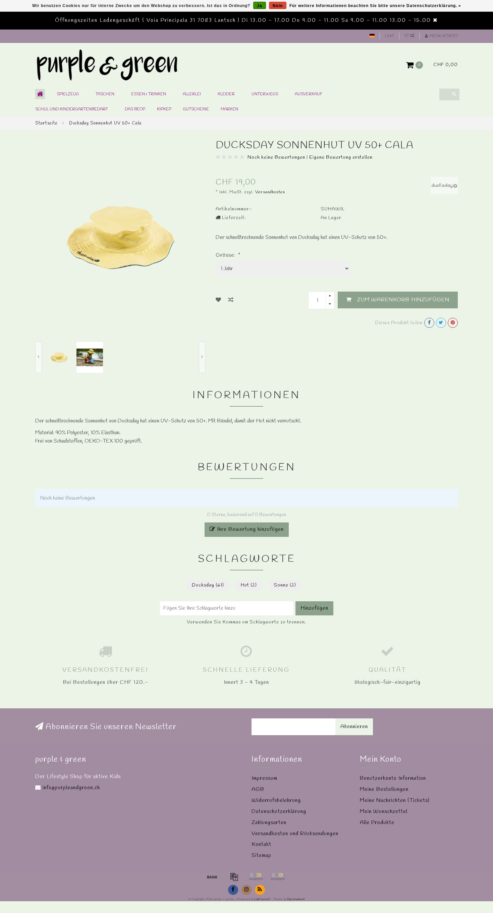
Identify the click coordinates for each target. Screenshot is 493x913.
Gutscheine (196, 109)
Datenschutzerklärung (279, 811)
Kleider (226, 94)
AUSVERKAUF (308, 94)
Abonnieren (354, 726)
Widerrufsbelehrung (276, 800)
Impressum (264, 778)
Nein (278, 5)
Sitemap (261, 855)
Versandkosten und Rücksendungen (295, 833)
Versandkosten (270, 192)
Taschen (105, 94)
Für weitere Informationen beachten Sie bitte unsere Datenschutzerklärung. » (375, 5)
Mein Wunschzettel (383, 811)
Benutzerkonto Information (393, 778)
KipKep (164, 109)
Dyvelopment (296, 899)
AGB (258, 789)
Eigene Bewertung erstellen (341, 157)
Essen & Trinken (148, 94)
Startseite (46, 123)
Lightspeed (262, 899)
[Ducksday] (444, 185)
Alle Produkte (377, 822)
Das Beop (135, 109)
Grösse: (228, 255)
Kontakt (261, 844)
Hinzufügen (314, 608)
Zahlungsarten (269, 822)
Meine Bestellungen (384, 789)
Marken (229, 109)
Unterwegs (265, 94)
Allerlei (192, 94)
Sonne (285, 585)
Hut (249, 585)
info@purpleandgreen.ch (71, 787)
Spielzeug (68, 94)
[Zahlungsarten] (212, 877)
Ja (259, 5)
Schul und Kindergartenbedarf (71, 109)
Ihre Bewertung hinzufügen (249, 529)
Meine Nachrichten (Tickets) (395, 800)
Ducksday (208, 585)
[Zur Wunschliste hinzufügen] (218, 300)
